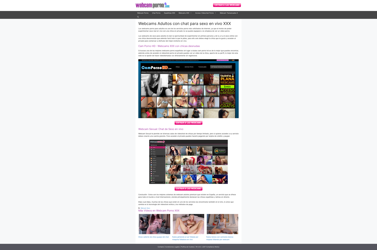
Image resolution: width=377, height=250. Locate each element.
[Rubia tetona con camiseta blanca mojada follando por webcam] (222, 233)
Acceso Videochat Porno (204, 13)
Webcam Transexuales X (229, 13)
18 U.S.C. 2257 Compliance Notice (207, 247)
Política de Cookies (187, 247)
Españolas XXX (169, 13)
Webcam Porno (143, 13)
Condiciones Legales (172, 247)
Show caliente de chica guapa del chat (153, 237)
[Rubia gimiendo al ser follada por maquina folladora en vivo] (188, 233)
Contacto (161, 247)
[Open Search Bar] (138, 17)
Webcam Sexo (145, 208)
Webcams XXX (184, 13)
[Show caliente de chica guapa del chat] (154, 233)
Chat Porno (156, 13)
